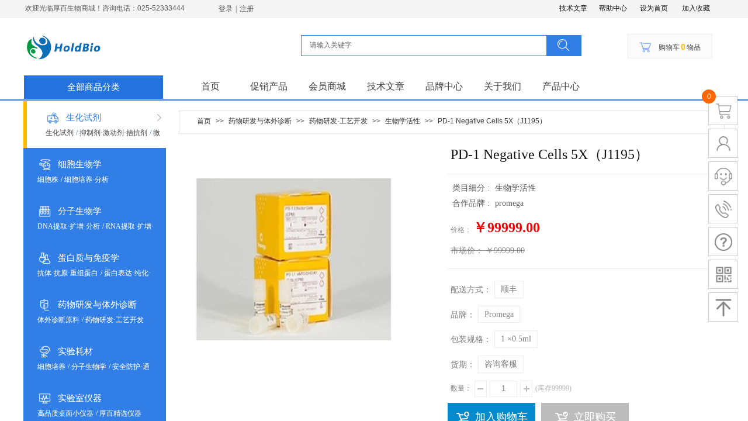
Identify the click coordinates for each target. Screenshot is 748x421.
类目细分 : (472, 188)
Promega (499, 314)
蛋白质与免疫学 (88, 258)
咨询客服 (500, 364)
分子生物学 (80, 211)
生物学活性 (402, 121)
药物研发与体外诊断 (97, 304)
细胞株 (47, 179)
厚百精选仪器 (120, 413)
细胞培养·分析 (86, 179)
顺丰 (509, 289)
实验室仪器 (80, 398)
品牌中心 (444, 86)
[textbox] (427, 45)
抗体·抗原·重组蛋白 (67, 273)
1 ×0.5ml (516, 338)
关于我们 (502, 86)
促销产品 (269, 86)
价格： (461, 230)
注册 (247, 9)
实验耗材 (75, 351)
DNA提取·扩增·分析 (68, 226)
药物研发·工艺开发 (114, 320)
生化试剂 (83, 117)
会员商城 (327, 86)
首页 (210, 86)
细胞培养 (51, 367)
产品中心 (561, 86)
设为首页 (654, 8)
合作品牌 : (472, 203)
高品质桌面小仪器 (65, 413)
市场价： (467, 250)
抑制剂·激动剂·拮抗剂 (113, 133)
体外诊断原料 (58, 320)
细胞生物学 (80, 164)
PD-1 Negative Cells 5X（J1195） (492, 121)
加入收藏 (696, 8)
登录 (226, 9)
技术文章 (385, 86)
